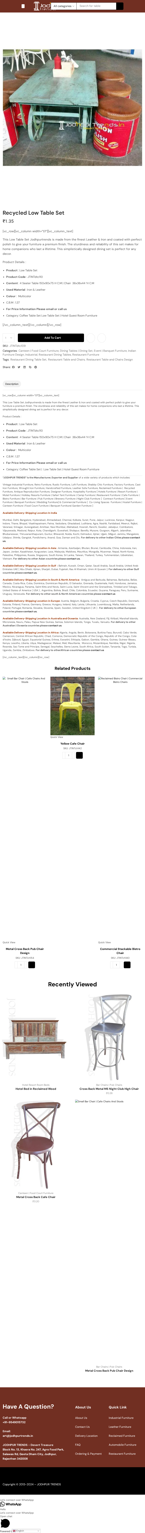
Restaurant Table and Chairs (66, 359)
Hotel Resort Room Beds (36, 1084)
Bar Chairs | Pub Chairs (109, 1084)
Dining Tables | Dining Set (76, 351)
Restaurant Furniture (85, 354)
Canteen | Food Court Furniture (39, 351)
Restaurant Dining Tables (55, 354)
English (20, 1530)
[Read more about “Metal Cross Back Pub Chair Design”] (31, 965)
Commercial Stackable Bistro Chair (120, 951)
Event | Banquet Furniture (110, 351)
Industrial (31, 354)
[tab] (12, 384)
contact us (73, 558)
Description (11, 383)
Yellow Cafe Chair (72, 743)
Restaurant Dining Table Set (28, 359)
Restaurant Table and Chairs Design (109, 359)
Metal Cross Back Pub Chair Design (25, 951)
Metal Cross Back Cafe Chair (36, 1197)
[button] (23, 6)
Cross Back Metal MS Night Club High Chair (109, 1089)
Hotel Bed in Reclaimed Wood (36, 1089)
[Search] (119, 6)
